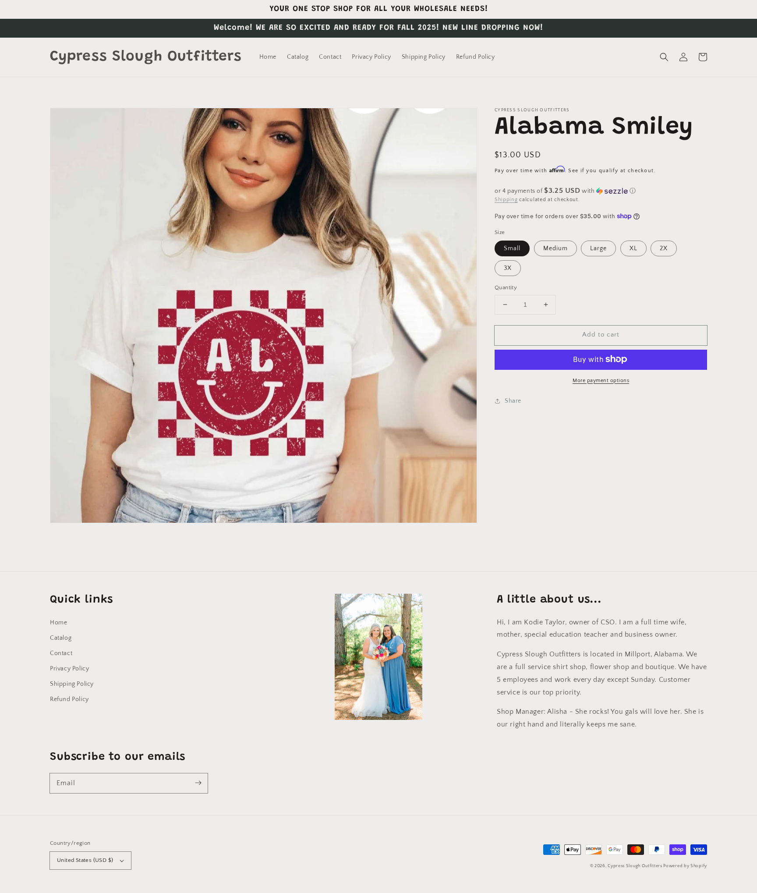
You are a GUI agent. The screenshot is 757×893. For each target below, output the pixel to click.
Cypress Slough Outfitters (635, 866)
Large (598, 248)
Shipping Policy (72, 683)
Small (512, 248)
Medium (555, 248)
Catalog (60, 637)
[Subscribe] (198, 783)
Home (58, 622)
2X (664, 248)
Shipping (506, 199)
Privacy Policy (69, 668)
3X (508, 268)
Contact (61, 653)
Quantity (506, 287)
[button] (664, 57)
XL (633, 248)
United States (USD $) (85, 860)
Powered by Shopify (685, 866)
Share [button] (513, 400)
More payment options (601, 380)
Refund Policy (69, 699)
